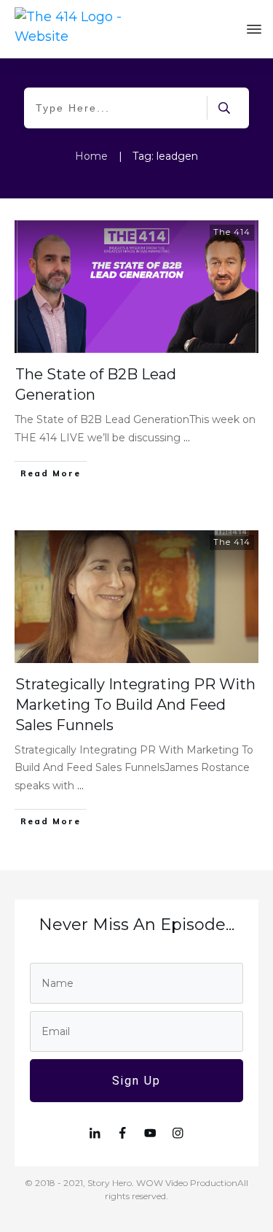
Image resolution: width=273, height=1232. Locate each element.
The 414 (231, 232)
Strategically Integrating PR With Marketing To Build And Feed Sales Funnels (135, 704)
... (186, 437)
